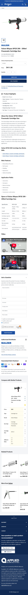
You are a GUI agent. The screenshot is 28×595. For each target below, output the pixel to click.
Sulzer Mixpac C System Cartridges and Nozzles (13, 153)
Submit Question (8, 332)
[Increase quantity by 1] (14, 72)
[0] (25, 4)
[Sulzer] (14, 45)
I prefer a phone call (7, 321)
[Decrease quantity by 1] (7, 72)
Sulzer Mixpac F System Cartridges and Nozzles (13, 156)
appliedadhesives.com (6, 585)
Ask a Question (14, 81)
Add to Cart (14, 77)
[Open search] (22, 4)
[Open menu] (2, 4)
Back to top (14, 518)
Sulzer (3, 8)
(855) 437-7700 (9, 549)
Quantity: (3, 72)
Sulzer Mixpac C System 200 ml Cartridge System (9, 473)
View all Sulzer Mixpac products (8, 354)
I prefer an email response (8, 319)
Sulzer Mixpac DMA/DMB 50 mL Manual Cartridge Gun (9, 504)
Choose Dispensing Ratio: (9, 60)
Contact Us (8, 551)
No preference (6, 322)
